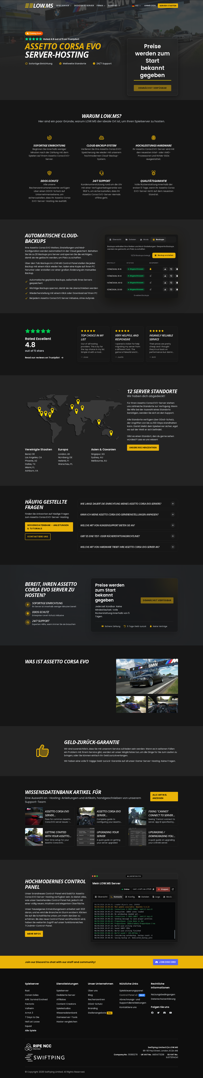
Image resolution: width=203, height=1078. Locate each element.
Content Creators (66, 1003)
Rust (27, 990)
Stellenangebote (97, 1012)
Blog (90, 995)
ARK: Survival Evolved (36, 999)
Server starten (168, 5)
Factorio (29, 1003)
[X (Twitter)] (158, 1012)
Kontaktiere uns (37, 536)
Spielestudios (63, 1008)
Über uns (93, 990)
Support (113, 5)
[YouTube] (170, 1012)
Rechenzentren (96, 999)
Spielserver (62, 5)
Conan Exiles (32, 995)
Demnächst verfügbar (152, 88)
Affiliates (61, 999)
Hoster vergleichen (66, 1021)
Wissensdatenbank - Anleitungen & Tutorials (47, 527)
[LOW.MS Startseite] (39, 6)
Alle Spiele (30, 1030)
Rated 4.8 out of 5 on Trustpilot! (61, 39)
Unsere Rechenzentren (143, 447)
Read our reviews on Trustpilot (42, 357)
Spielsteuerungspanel (131, 990)
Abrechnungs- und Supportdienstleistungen (132, 1001)
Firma (100, 5)
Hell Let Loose (32, 1021)
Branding (93, 1008)
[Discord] (164, 1012)
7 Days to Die (32, 1017)
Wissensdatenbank (66, 1012)
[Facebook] (152, 1012)
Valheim (29, 1008)
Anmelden (150, 5)
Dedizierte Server (84, 5)
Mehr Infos (34, 933)
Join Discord (167, 962)
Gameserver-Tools (66, 1017)
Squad (28, 1026)
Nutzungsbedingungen (163, 994)
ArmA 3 (29, 1012)
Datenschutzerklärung (163, 999)
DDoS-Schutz (95, 1003)
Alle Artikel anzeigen (159, 796)
